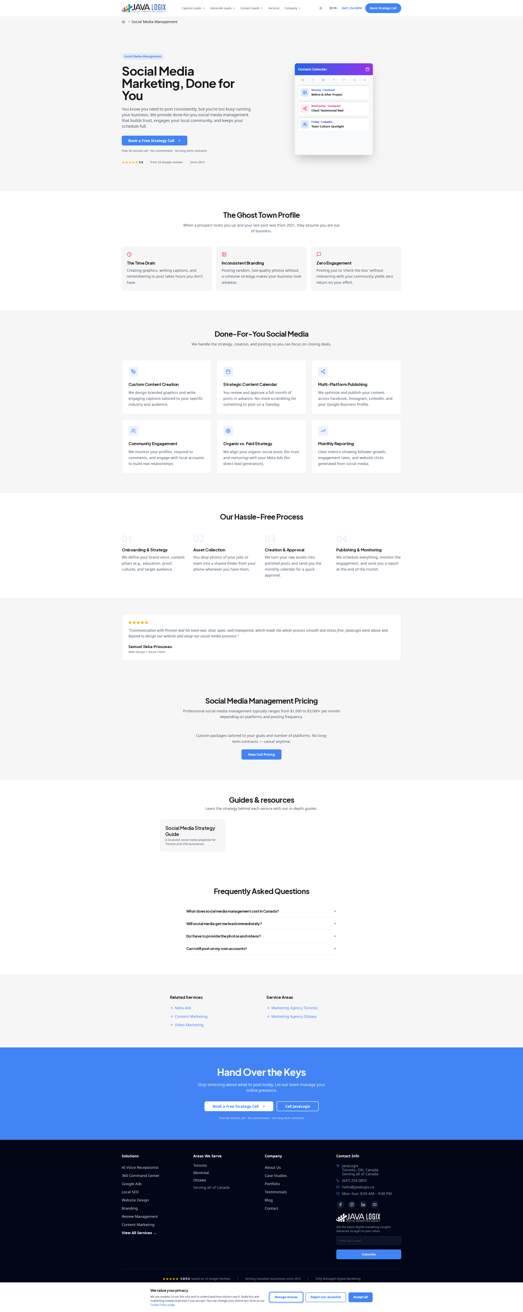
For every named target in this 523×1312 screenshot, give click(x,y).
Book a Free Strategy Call (151, 140)
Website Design (135, 1200)
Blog (269, 1200)
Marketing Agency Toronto (294, 1007)
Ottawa (199, 1180)
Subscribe (369, 1254)
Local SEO (130, 1191)
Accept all (360, 1297)
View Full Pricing (261, 754)
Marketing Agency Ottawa (293, 1016)
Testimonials (276, 1191)
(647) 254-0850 (352, 8)
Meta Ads (183, 1007)
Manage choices (286, 1297)
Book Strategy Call (383, 8)
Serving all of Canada (360, 1173)
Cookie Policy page (162, 1305)
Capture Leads (192, 8)
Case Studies (276, 1175)
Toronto (200, 1165)
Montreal (201, 1172)
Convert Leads (250, 8)
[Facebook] (340, 1204)
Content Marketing (191, 1016)
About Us (273, 1167)
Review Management (140, 1216)
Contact (271, 1208)
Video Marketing (189, 1024)
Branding (130, 1208)
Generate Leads (221, 8)
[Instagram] (352, 1204)
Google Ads (132, 1183)
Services (273, 8)
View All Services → (139, 1232)
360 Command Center (140, 1175)
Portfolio (272, 1183)
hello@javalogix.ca (358, 1187)
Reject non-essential (326, 1297)
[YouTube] (375, 1204)
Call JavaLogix (297, 1106)
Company (290, 8)
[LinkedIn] (363, 1204)
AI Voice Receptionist (140, 1167)
